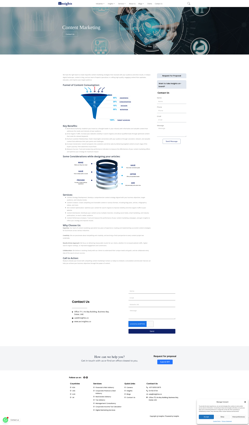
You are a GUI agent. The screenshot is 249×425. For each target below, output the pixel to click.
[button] (245, 402)
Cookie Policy (217, 421)
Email (159, 116)
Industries (99, 4)
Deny (222, 417)
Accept (206, 417)
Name (159, 98)
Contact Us (158, 4)
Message (160, 125)
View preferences (238, 417)
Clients (149, 4)
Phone (159, 107)
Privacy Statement (227, 421)
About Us (132, 4)
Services (121, 4)
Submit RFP (165, 362)
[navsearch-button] (188, 3)
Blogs (140, 4)
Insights (110, 4)
